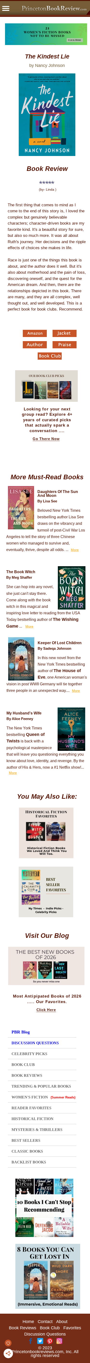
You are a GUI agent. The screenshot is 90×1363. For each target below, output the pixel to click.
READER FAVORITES (31, 1108)
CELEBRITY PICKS (29, 1054)
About (61, 1321)
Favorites (72, 1327)
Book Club (50, 1327)
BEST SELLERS (26, 1140)
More (75, 550)
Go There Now (46, 439)
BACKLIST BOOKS (29, 1162)
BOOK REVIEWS (27, 1075)
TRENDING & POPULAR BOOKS (41, 1086)
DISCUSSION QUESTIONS (35, 1043)
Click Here (46, 1010)
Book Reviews (22, 1327)
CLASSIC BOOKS (27, 1151)
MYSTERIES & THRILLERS (37, 1130)
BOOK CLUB (23, 1065)
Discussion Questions (45, 1334)
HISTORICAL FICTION (33, 1119)
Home (28, 1321)
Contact (45, 1321)
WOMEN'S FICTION (43, 1097)
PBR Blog (21, 1032)
